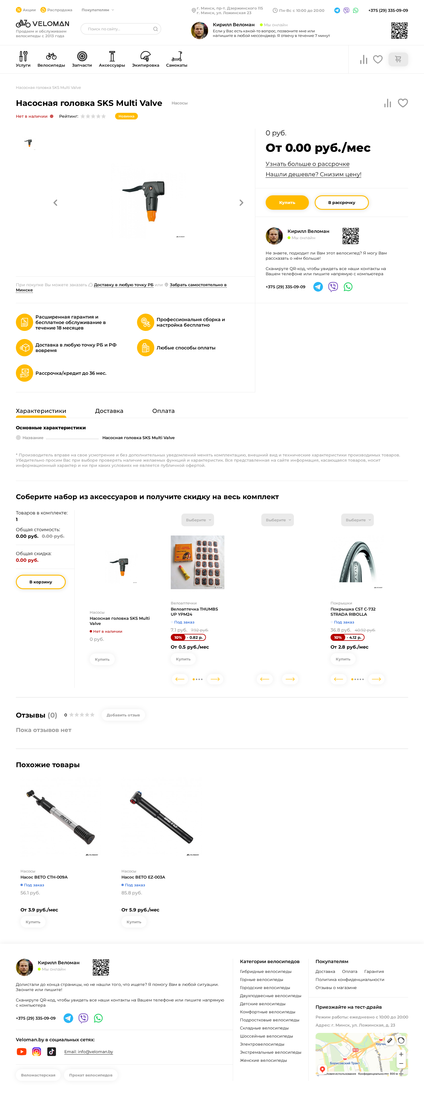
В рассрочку (341, 202)
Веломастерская (38, 1075)
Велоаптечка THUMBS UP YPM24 (194, 611)
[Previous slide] (180, 679)
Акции (29, 10)
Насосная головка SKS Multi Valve (120, 621)
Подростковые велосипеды (269, 1020)
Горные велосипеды (261, 979)
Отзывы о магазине (336, 987)
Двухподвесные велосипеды (270, 995)
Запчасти (82, 65)
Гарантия (374, 971)
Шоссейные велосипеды (266, 1036)
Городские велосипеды (265, 987)
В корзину (40, 582)
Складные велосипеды (264, 1028)
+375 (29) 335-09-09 (388, 10)
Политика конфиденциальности (350, 979)
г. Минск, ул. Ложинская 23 (224, 12)
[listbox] (197, 520)
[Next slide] (215, 679)
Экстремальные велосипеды (270, 1052)
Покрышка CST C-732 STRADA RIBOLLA (353, 611)
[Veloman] (42, 24)
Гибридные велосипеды (266, 971)
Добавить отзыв (123, 715)
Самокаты (176, 65)
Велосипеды (51, 65)
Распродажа (59, 10)
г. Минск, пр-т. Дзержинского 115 (230, 8)
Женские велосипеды (263, 1060)
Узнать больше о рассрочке (308, 163)
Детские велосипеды (263, 1003)
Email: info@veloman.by (88, 1051)
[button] (55, 202)
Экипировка (145, 65)
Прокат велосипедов (90, 1075)
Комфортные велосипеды (267, 1011)
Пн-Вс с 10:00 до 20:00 (301, 10)
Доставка (325, 971)
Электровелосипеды (262, 1044)
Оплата (349, 971)
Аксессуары (112, 65)
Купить (287, 202)
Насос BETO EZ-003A (143, 877)
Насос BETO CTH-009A (43, 877)
